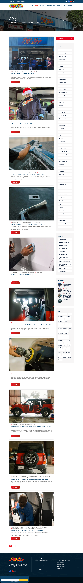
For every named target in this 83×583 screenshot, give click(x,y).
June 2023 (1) (61, 99)
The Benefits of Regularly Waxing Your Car (22, 274)
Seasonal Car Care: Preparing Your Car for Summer (24, 375)
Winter (31, 121)
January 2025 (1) (62, 49)
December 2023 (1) (63, 82)
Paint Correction (38, 476)
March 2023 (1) (62, 108)
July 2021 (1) (61, 167)
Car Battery (60, 359)
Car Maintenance (22, 424)
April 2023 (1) (61, 105)
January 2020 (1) (62, 223)
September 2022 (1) (63, 121)
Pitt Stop (31, 71)
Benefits (59, 326)
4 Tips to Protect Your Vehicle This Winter (22, 124)
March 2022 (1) (62, 141)
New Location (27, 71)
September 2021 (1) (63, 161)
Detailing (25, 222)
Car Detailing (23, 71)
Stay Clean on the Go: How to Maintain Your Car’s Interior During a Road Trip (31, 324)
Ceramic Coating (24, 172)
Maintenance (34, 476)
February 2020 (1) (62, 220)
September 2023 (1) (63, 92)
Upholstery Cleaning (44, 527)
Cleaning (22, 222)
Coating (28, 172)
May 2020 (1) (61, 210)
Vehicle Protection (47, 476)
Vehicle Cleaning (30, 322)
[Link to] (66, 1)
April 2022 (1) (61, 138)
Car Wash (59, 357)
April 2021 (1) (61, 177)
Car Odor (64, 357)
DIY (24, 527)
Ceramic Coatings (23, 476)
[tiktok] (73, 1)
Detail (64, 340)
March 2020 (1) (62, 217)
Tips (70, 328)
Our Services (25, 477)
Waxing (34, 172)
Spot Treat (39, 527)
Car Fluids (69, 357)
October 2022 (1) (62, 118)
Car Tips (59, 350)
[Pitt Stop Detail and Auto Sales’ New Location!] (31, 53)
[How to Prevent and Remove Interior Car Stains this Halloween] (31, 204)
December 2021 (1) (63, 151)
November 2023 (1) (63, 85)
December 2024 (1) (63, 53)
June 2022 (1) (61, 131)
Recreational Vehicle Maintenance (65, 265)
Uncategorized (62, 271)
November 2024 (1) (63, 56)
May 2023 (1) (61, 102)
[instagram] (71, 1)
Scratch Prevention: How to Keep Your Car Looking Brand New (27, 174)
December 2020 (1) (63, 190)
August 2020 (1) (62, 204)
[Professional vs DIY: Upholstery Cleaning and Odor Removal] (31, 509)
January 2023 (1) (62, 115)
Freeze (23, 121)
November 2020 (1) (63, 194)
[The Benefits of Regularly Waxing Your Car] (31, 254)
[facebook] (69, 1)
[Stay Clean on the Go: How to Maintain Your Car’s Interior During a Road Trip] (31, 304)
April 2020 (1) (61, 213)
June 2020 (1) (61, 207)
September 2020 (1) (63, 200)
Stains (30, 222)
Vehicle (67, 338)
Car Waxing (24, 272)
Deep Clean (60, 347)
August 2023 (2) (62, 95)
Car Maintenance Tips (38, 121)
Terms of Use (54, 579)
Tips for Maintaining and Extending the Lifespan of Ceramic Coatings (29, 479)
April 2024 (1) (61, 72)
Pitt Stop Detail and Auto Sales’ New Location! (23, 73)
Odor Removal (32, 527)
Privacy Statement (48, 579)
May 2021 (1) (61, 174)
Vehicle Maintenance (68, 323)
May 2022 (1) (61, 135)
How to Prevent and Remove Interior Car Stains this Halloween (28, 224)
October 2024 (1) (62, 59)
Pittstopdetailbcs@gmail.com (20, 1)
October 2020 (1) (62, 197)
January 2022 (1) (62, 148)
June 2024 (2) (61, 66)
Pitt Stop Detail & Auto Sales (32, 477)
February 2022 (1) (62, 144)
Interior (28, 222)
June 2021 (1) (61, 171)
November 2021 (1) (63, 154)
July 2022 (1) (61, 128)
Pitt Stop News (38, 71)
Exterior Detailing (41, 172)
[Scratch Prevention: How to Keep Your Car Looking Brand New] (31, 153)
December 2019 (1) (63, 226)
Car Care (68, 340)
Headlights (60, 340)
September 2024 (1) (63, 62)
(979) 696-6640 (11, 1)
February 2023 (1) (62, 112)
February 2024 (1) (62, 79)
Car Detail (59, 335)
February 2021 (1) (62, 184)
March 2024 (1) (62, 76)
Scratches (31, 172)
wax (29, 121)
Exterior (69, 345)
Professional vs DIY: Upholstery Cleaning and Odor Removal (27, 530)
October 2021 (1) (62, 158)
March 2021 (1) (62, 181)
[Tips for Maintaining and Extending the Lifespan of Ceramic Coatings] (31, 457)
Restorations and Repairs (64, 261)
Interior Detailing (37, 222)
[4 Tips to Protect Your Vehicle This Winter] (31, 103)
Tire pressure (26, 121)
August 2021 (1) (62, 164)
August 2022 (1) (62, 125)
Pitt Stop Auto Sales (61, 338)
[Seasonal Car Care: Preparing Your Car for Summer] (31, 354)
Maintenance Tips (65, 335)
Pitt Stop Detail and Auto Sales (62, 328)
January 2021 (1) (62, 187)
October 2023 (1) (62, 89)
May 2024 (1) (61, 69)
